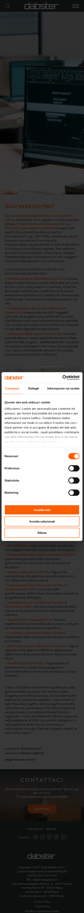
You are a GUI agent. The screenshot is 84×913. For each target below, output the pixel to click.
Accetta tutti (42, 510)
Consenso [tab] (12, 388)
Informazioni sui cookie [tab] (63, 388)
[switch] (74, 468)
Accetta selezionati (42, 521)
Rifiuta (42, 532)
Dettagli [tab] (33, 388)
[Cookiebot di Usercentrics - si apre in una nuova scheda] (62, 377)
